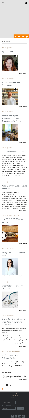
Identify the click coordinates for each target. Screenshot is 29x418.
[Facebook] (12, 416)
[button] (21, 36)
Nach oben (13, 397)
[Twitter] (16, 416)
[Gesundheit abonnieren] (2, 389)
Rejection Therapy (9, 51)
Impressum (14, 395)
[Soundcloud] (19, 416)
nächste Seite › (21, 385)
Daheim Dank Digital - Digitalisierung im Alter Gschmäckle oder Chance (11, 118)
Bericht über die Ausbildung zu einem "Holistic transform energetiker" (13, 322)
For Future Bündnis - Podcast (13, 151)
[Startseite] (14, 3)
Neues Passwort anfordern (8, 405)
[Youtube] (23, 416)
